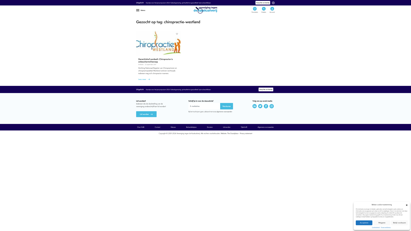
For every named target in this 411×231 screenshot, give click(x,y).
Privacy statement (246, 133)
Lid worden (146, 114)
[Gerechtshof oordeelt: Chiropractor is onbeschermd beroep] (158, 43)
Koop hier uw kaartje (262, 3)
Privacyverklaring (386, 227)
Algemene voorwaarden (266, 127)
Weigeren (381, 223)
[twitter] (260, 106)
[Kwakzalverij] (205, 10)
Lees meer (144, 79)
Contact (157, 127)
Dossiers (210, 127)
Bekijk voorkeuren (399, 223)
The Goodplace (232, 133)
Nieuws (173, 127)
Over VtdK (140, 127)
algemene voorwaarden (224, 112)
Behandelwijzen (191, 127)
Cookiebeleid (376, 227)
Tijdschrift (143, 19)
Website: (224, 133)
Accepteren (364, 223)
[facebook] (266, 106)
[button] (407, 205)
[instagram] (272, 106)
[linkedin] (254, 106)
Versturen (226, 106)
